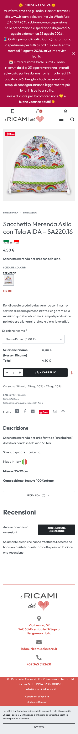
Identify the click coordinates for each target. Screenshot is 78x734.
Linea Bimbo (10, 212)
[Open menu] (61, 119)
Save (12, 133)
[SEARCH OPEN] (72, 119)
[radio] (8, 280)
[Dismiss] (73, 53)
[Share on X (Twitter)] (17, 411)
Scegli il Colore (14, 267)
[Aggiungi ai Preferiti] (73, 372)
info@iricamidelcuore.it (39, 649)
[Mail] (55, 411)
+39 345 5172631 (39, 664)
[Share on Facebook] (25, 411)
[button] (39, 495)
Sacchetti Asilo (35, 402)
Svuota (7, 290)
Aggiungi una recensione (56, 529)
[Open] (13, 111)
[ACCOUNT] (65, 111)
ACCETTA (39, 727)
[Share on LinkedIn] (33, 411)
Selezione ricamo (14, 331)
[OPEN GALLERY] (39, 165)
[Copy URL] (63, 411)
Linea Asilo (30, 212)
